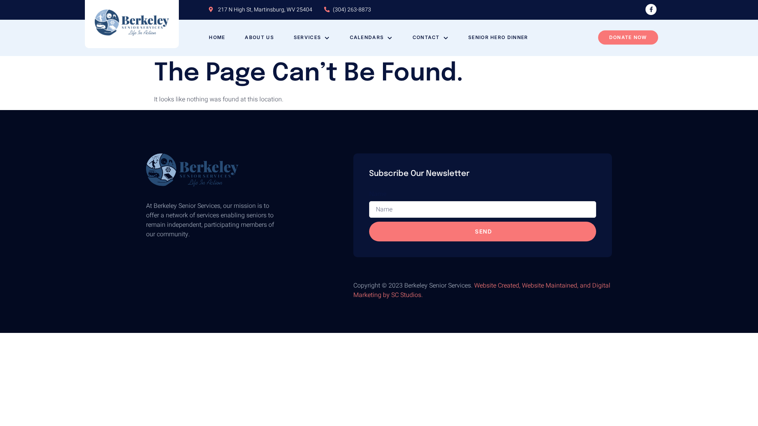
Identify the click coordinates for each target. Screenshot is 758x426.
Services (307, 37)
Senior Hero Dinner (498, 37)
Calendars (367, 37)
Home (217, 37)
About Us (259, 37)
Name (378, 194)
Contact (426, 37)
